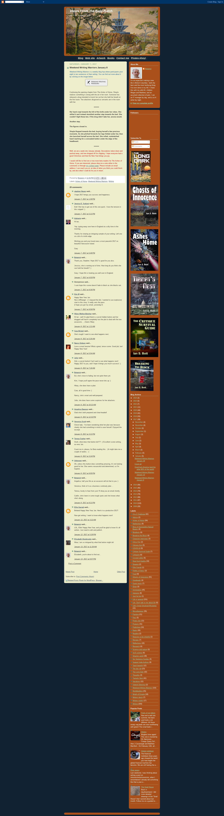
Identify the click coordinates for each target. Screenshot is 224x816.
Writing (111, 181)
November (139, 425)
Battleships (137, 524)
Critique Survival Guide (141, 551)
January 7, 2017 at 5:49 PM (84, 253)
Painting (136, 614)
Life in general (138, 599)
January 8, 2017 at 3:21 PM (84, 434)
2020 (135, 410)
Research (136, 646)
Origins (143, 732)
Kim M (76, 294)
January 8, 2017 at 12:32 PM (85, 417)
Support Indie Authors (141, 662)
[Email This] (95, 178)
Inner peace (135, 770)
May (137, 444)
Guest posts (137, 583)
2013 (135, 494)
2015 (135, 488)
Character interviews (140, 539)
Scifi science (137, 653)
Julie (76, 358)
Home (96, 572)
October (138, 428)
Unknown (78, 461)
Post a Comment (74, 564)
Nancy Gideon (80, 343)
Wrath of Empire (139, 694)
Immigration (137, 590)
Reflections (137, 643)
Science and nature (140, 649)
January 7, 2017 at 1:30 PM (84, 199)
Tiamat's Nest (138, 678)
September (139, 431)
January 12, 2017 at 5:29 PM (85, 535)
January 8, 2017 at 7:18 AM (84, 368)
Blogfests (136, 532)
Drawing (136, 564)
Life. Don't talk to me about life (144, 603)
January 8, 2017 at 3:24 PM (84, 456)
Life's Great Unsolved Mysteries (145, 606)
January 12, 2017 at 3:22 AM (85, 520)
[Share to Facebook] (102, 178)
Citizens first (137, 545)
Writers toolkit (138, 701)
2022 (135, 404)
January (138, 456)
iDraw (135, 587)
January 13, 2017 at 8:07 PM (85, 559)
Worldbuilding (138, 691)
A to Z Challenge (139, 514)
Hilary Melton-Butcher (83, 314)
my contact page (92, 166)
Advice (135, 517)
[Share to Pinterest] (105, 178)
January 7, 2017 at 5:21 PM (84, 214)
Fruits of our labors (148, 713)
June (137, 441)
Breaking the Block (140, 536)
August (138, 434)
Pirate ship (137, 621)
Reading (136, 634)
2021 (135, 407)
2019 (135, 413)
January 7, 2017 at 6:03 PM (84, 278)
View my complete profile (142, 103)
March (137, 450)
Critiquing (136, 555)
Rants (135, 630)
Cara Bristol (79, 331)
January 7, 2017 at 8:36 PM (84, 290)
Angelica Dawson (81, 409)
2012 (135, 497)
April (137, 447)
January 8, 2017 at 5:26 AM (84, 339)
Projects (136, 624)
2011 (135, 500)
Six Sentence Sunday (141, 659)
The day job (137, 669)
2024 (135, 398)
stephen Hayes (80, 191)
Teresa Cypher (80, 439)
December (139, 422)
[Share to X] (100, 178)
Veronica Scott (80, 422)
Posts (136, 142)
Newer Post (70, 572)
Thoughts (136, 675)
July (137, 437)
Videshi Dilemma (139, 685)
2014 (135, 491)
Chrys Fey (136, 542)
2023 (135, 401)
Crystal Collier (138, 558)
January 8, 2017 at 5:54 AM (84, 353)
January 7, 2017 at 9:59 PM (84, 309)
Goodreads (137, 580)
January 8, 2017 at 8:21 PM (84, 503)
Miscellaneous (138, 611)
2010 (135, 503)
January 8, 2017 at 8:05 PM (84, 473)
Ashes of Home (81, 181)
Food (134, 574)
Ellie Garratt (79, 507)
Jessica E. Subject (81, 204)
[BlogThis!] (97, 178)
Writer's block (138, 697)
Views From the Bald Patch (91, 11)
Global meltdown (147, 751)
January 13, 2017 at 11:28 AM (85, 547)
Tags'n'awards (138, 666)
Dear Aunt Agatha (139, 561)
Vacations (136, 681)
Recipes (136, 640)
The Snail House (147, 787)
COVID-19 (136, 548)
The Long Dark (138, 672)
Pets (134, 618)
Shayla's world (138, 656)
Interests (136, 593)
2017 (135, 419)
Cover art (138, 464)
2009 (135, 506)
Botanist (77, 257)
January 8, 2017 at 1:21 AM (84, 326)
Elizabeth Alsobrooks (83, 539)
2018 (135, 416)
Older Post (121, 572)
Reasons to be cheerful (141, 637)
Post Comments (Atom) (85, 576)
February (138, 453)
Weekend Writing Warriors (98, 181)
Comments (138, 146)
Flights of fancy (138, 571)
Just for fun (137, 596)
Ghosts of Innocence (140, 577)
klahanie (77, 218)
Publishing (136, 627)
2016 (135, 485)
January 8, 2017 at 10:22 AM (85, 405)
